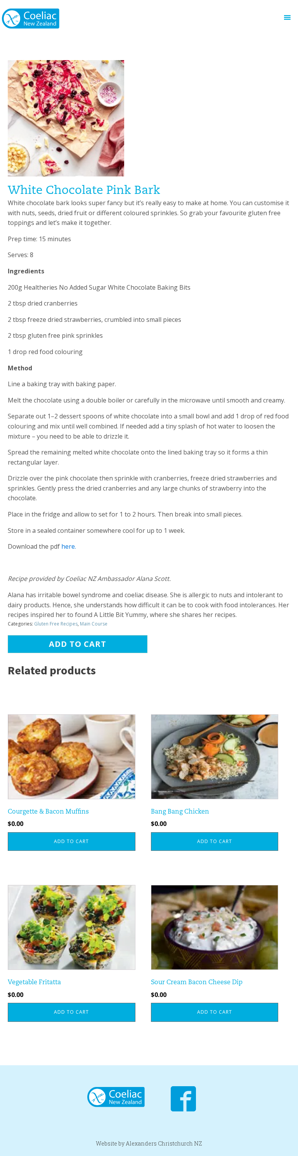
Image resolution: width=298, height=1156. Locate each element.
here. (68, 546)
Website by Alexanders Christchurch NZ (149, 1143)
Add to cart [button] (71, 841)
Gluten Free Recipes (56, 623)
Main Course (93, 623)
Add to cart (77, 644)
